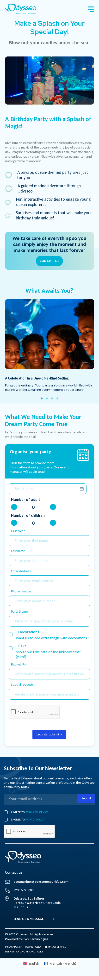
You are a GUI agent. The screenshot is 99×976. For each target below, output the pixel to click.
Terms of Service (36, 812)
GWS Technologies (35, 939)
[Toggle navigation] (91, 9)
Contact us (49, 261)
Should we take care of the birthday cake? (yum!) (48, 654)
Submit (86, 798)
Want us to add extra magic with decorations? (52, 638)
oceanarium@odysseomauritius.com (40, 882)
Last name (18, 551)
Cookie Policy (33, 946)
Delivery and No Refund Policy (24, 951)
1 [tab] (42, 398)
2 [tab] (47, 398)
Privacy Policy (13, 946)
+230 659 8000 (23, 890)
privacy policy (35, 819)
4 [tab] (57, 398)
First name (18, 531)
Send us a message (28, 919)
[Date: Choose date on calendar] (82, 489)
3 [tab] (52, 398)
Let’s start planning (49, 734)
